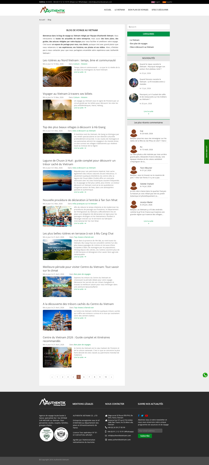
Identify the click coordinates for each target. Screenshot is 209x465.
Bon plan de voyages (138, 9)
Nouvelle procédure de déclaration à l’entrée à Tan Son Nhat (80, 200)
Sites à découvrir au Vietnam (142, 47)
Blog (49, 20)
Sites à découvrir (160, 9)
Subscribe (144, 435)
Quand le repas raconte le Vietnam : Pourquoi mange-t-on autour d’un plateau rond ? (152, 66)
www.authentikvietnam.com (119, 439)
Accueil (107, 9)
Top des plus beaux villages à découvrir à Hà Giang (74, 127)
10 (106, 377)
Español (169, 2)
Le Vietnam (120, 9)
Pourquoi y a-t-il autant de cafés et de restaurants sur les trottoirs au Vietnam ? (153, 96)
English (157, 2)
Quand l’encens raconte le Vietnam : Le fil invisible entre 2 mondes (152, 81)
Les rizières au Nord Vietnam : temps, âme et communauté (79, 60)
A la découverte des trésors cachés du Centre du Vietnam (78, 304)
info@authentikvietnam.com (101, 2)
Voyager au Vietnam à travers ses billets (67, 93)
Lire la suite (79, 72)
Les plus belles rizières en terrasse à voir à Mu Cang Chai (78, 233)
